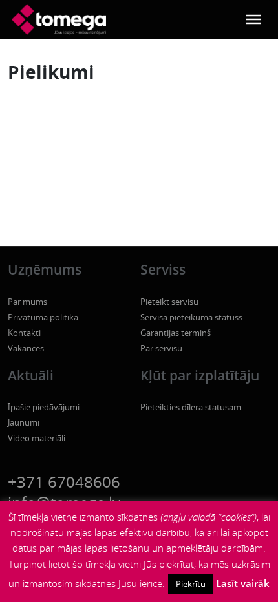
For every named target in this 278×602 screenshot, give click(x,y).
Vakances (26, 348)
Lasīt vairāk (243, 583)
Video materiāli (36, 438)
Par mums (27, 301)
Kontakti (24, 332)
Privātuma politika (43, 317)
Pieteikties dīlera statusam (190, 407)
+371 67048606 (64, 481)
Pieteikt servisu (169, 301)
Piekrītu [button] (191, 584)
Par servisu (161, 348)
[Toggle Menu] (253, 19)
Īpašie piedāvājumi (44, 407)
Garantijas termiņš (175, 332)
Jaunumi (23, 422)
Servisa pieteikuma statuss (191, 317)
